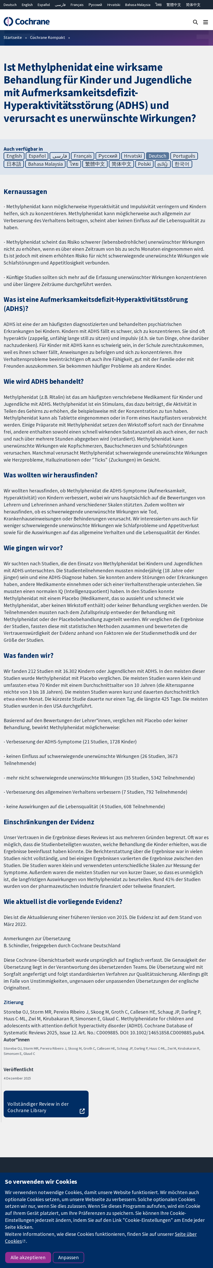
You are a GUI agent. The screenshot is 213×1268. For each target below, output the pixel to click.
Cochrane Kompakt (47, 37)
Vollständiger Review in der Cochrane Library (38, 1107)
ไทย (158, 4)
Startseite (13, 37)
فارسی (60, 4)
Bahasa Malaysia (137, 4)
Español (44, 4)
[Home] (26, 21)
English (27, 4)
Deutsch (10, 4)
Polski (144, 164)
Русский (95, 4)
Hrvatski (113, 4)
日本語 (13, 164)
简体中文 (193, 4)
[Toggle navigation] (205, 21)
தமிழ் (162, 164)
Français (77, 4)
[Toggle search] (195, 21)
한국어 (182, 164)
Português (184, 156)
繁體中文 (174, 4)
